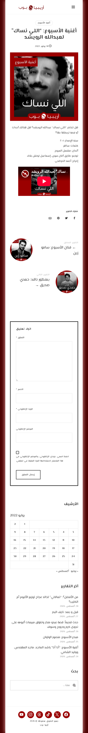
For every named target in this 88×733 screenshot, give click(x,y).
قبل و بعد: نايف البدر (65, 612)
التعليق (20, 337)
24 (73, 556)
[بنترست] (58, 218)
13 (44, 540)
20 (44, 548)
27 (44, 556)
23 (15, 548)
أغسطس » (62, 571)
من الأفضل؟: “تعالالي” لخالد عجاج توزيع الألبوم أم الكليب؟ (47, 600)
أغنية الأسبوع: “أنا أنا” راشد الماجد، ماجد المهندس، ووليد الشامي (46, 650)
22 (24, 548)
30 (14, 556)
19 (53, 548)
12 (54, 540)
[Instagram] (30, 714)
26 (53, 556)
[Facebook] (66, 714)
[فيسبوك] (74, 218)
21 (34, 548)
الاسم (19, 389)
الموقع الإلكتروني (24, 429)
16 (15, 540)
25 (63, 556)
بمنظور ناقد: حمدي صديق (44, 281)
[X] (57, 714)
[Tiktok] (48, 714)
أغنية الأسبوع (44, 23)
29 (24, 556)
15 (25, 540)
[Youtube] (21, 714)
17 (73, 548)
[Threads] (39, 714)
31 (73, 565)
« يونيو (74, 571)
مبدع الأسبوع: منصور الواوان (60, 637)
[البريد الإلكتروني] (50, 218)
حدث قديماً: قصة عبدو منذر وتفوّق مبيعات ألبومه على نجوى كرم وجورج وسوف (45, 625)
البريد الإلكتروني (24, 409)
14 (34, 540)
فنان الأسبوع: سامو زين (44, 249)
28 (34, 556)
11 (63, 540)
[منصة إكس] (66, 218)
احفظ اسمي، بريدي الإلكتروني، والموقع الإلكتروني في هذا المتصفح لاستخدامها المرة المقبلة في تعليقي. (42, 459)
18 (63, 548)
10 (73, 540)
